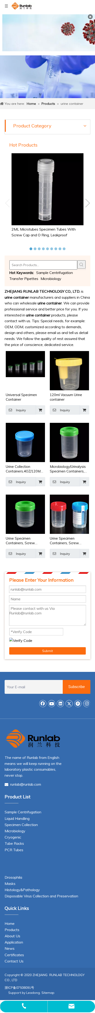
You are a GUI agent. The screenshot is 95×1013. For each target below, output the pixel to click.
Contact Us (14, 961)
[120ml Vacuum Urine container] (69, 372)
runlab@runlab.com (23, 784)
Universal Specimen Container (21, 397)
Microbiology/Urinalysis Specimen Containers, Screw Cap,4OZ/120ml (68, 469)
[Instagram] (86, 703)
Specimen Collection (21, 824)
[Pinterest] (78, 703)
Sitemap (48, 993)
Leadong (33, 993)
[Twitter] (69, 703)
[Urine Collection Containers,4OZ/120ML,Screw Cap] (25, 442)
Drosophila (13, 877)
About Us (12, 936)
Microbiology (51, 278)
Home (10, 923)
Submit (47, 651)
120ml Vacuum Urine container (66, 397)
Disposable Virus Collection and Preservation (41, 896)
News (10, 948)
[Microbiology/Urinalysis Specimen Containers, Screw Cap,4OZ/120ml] (69, 442)
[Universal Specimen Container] (25, 364)
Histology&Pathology (22, 889)
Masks (10, 883)
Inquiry (21, 410)
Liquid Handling (17, 818)
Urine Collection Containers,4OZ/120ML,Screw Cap (25, 469)
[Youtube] (51, 703)
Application (14, 942)
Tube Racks (14, 843)
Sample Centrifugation (54, 272)
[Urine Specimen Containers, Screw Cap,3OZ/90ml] (25, 514)
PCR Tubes (14, 850)
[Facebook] (43, 703)
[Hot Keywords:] (81, 264)
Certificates (14, 955)
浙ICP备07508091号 (19, 988)
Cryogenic (13, 837)
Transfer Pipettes (23, 278)
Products (12, 929)
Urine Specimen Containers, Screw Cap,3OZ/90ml (20, 540)
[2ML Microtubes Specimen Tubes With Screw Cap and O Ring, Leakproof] (47, 189)
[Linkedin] (60, 703)
